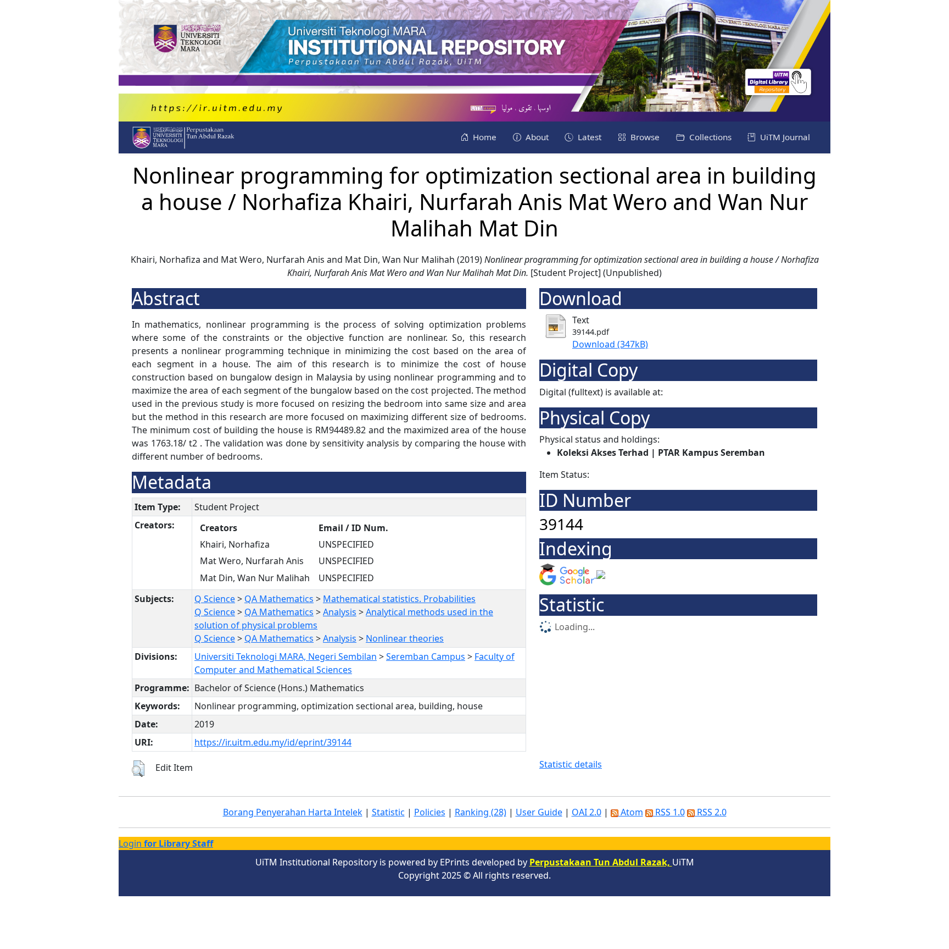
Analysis (339, 612)
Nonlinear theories (405, 638)
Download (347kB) (610, 344)
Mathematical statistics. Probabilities (399, 599)
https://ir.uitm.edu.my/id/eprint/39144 (272, 742)
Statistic (388, 812)
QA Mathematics (279, 599)
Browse (644, 136)
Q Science (214, 599)
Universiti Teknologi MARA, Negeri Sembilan (285, 656)
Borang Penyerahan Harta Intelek (292, 812)
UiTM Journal (784, 136)
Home (483, 136)
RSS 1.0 (669, 812)
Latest (588, 136)
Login (166, 843)
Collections (709, 136)
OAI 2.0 (586, 812)
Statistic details (570, 764)
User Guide (539, 812)
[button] (138, 768)
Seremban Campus (425, 656)
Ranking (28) (480, 812)
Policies (429, 812)
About (536, 136)
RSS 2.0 (711, 812)
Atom (630, 812)
